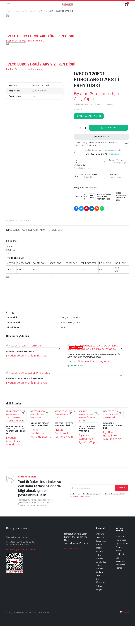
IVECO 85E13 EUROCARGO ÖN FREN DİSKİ (40, 36)
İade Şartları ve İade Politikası (101, 565)
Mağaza (99, 586)
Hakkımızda (101, 541)
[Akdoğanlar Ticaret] (67, 4)
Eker (36, 11)
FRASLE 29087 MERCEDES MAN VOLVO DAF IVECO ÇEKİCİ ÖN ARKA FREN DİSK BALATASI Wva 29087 (94, 355)
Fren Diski (28, 11)
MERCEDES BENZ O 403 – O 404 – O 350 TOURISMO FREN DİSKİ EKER (16, 430)
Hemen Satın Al (101, 136)
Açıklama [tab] (11, 220)
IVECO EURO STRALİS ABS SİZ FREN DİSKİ (40, 64)
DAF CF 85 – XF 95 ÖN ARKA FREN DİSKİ (64, 424)
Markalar (99, 551)
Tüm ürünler (121, 540)
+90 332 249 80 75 (73, 548)
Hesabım (120, 536)
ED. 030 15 (85, 196)
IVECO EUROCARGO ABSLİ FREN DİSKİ (121, 196)
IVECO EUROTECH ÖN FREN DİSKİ (20, 351)
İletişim (99, 590)
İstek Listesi (121, 554)
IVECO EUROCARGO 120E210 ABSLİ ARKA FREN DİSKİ (104, 196)
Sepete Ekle (110, 127)
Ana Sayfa (10, 11)
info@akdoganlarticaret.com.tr (20, 549)
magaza (19, 11)
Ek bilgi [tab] (25, 220)
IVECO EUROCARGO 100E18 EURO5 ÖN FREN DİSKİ (87, 428)
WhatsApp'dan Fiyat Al (90, 116)
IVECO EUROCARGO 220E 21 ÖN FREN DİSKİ (25, 378)
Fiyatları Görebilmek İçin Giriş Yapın (24, 40)
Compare (122, 353)
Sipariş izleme (122, 543)
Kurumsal (100, 537)
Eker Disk (92, 196)
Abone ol (121, 488)
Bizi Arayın (114, 154)
